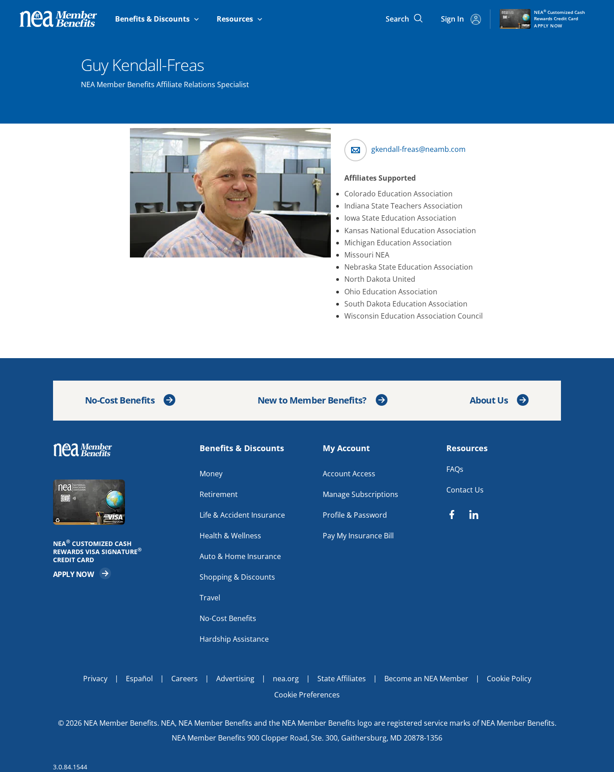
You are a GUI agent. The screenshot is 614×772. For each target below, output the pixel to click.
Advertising (235, 678)
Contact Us (465, 490)
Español (139, 678)
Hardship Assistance (234, 639)
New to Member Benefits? (312, 400)
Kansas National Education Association (410, 230)
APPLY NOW (82, 573)
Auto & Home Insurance (240, 556)
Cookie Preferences (307, 695)
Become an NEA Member (426, 678)
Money (211, 474)
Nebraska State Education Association (408, 267)
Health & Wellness (230, 536)
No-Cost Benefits (120, 400)
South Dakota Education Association (405, 304)
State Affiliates (341, 678)
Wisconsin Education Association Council (413, 316)
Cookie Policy (509, 678)
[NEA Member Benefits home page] (86, 450)
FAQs (454, 469)
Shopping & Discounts (237, 577)
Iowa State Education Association (400, 218)
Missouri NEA (366, 255)
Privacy (95, 678)
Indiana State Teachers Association (403, 206)
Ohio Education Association (390, 292)
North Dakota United (379, 279)
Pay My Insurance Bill (358, 536)
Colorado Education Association (398, 194)
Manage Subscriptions (360, 494)
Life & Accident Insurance (242, 515)
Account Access (349, 474)
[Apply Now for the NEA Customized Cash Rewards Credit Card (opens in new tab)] (122, 502)
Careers (184, 678)
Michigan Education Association (398, 243)
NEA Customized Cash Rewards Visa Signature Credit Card (100, 552)
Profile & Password (355, 515)
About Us (489, 400)
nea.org (286, 678)
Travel (210, 598)
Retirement (219, 494)
